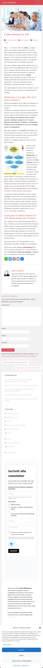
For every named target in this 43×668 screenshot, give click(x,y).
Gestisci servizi (7, 644)
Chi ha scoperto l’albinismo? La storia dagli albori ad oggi (21, 400)
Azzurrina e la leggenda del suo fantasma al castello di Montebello (19, 390)
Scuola (9, 439)
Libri (9, 433)
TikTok (18, 241)
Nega (22, 655)
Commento (6, 305)
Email (4, 335)
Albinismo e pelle (13, 413)
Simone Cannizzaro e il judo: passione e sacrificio (21, 385)
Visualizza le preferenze (21, 661)
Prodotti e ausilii (12, 429)
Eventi (9, 421)
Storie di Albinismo (13, 443)
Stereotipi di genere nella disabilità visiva (18, 395)
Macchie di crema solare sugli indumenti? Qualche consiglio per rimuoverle (19, 380)
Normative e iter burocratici (16, 425)
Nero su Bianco (24, 40)
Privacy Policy (25, 665)
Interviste (11, 446)
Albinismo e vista (13, 417)
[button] (40, 628)
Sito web (4, 342)
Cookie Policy (16, 665)
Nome (4, 328)
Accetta (21, 650)
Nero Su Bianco (9, 2)
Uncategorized (12, 452)
